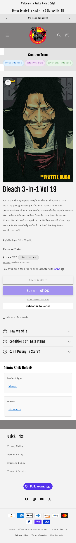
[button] (7, 35)
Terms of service (39, 535)
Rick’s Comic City (24, 529)
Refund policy (60, 529)
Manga (12, 386)
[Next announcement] (69, 18)
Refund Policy (15, 455)
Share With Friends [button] (17, 317)
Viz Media (14, 409)
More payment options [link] (38, 299)
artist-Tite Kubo (35, 63)
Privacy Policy (15, 446)
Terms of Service (16, 471)
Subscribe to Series (38, 305)
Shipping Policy (16, 463)
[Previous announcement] (7, 18)
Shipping (7, 262)
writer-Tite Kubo (13, 63)
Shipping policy (57, 535)
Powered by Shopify (42, 529)
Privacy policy (21, 535)
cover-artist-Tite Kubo (59, 63)
